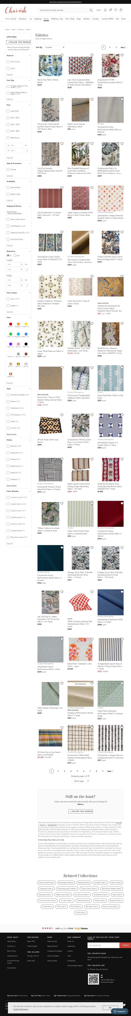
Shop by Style (52, 941)
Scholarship (71, 961)
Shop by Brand (52, 946)
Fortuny (43, 825)
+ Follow (19, 42)
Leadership (71, 946)
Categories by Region (54, 951)
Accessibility (11, 968)
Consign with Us (33, 956)
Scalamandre (52, 825)
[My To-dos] (105, 10)
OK (110, 1008)
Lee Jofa (119, 822)
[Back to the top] (126, 1002)
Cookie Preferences (20, 1009)
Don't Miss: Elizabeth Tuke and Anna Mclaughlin (65, 2)
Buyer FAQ (31, 941)
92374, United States (14, 213)
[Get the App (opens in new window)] (94, 979)
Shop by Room (52, 961)
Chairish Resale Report (75, 966)
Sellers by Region (53, 956)
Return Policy (11, 951)
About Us (70, 941)
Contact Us (11, 946)
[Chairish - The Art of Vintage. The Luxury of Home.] (16, 10)
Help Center (11, 941)
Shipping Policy (12, 956)
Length (10, 260)
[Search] (91, 10)
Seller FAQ (31, 961)
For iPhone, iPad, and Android (98, 969)
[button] (115, 10)
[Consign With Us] (110, 10)
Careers (70, 951)
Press (69, 956)
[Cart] (121, 10)
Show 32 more (11, 485)
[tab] (18, 61)
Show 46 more (11, 434)
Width (9, 275)
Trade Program (32, 946)
